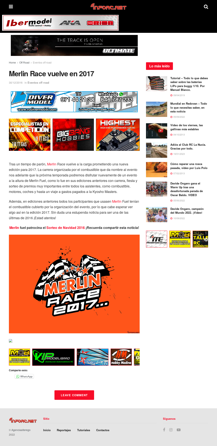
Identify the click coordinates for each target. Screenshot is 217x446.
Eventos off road (42, 62)
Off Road (24, 62)
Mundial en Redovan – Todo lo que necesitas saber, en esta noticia (188, 107)
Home (12, 62)
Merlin (51, 164)
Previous (6, 358)
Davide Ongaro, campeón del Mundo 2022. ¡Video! (187, 211)
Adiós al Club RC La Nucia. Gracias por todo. (188, 146)
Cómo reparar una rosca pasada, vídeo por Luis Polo (188, 166)
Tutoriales (83, 430)
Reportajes (64, 430)
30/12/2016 (15, 82)
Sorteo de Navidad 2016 (65, 227)
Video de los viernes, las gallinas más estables (186, 127)
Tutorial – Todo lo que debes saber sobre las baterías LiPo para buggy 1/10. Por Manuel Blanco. (189, 84)
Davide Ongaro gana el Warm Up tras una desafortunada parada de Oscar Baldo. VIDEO (186, 189)
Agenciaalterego (21, 430)
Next (137, 358)
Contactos (102, 430)
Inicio (47, 430)
